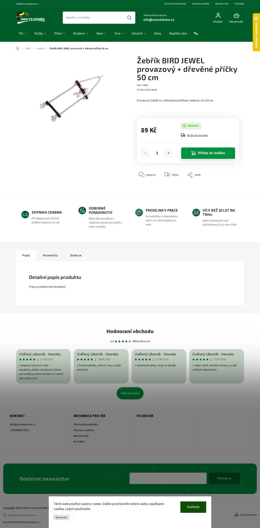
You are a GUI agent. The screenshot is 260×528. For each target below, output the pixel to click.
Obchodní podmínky (175, 3)
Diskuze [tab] (76, 255)
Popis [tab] (26, 255)
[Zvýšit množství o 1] (168, 153)
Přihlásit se (224, 478)
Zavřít (226, 187)
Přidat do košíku (211, 153)
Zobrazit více (130, 393)
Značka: (147, 89)
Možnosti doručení (197, 135)
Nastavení (61, 517)
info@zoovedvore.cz (23, 425)
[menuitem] (22, 33)
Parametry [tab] (50, 255)
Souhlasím (193, 507)
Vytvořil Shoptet (248, 515)
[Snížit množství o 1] (145, 153)
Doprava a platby (200, 3)
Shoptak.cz (34, 522)
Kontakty (239, 3)
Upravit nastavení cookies (22, 515)
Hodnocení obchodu (130, 331)
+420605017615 (19, 430)
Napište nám (222, 3)
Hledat (129, 18)
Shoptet (15, 522)
